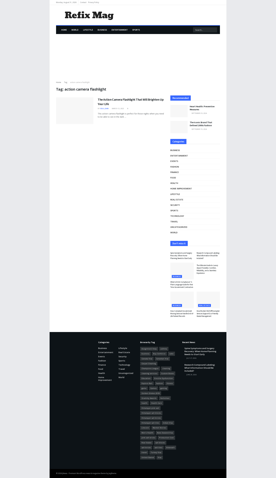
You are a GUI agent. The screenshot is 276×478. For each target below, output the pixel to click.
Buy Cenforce (159, 354)
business (145, 354)
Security (175, 205)
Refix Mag (89, 15)
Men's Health (147, 433)
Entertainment (120, 29)
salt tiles (158, 447)
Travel (174, 221)
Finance (174, 172)
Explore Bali (147, 383)
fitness (170, 383)
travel (144, 452)
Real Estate (147, 443)
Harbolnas (164, 398)
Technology (177, 216)
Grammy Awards (149, 398)
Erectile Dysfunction (163, 378)
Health (174, 183)
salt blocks (160, 443)
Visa (159, 457)
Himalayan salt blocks (151, 413)
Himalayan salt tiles (150, 423)
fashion (159, 383)
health (144, 403)
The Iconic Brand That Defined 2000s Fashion (201, 124)
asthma (164, 349)
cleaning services (149, 373)
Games (153, 388)
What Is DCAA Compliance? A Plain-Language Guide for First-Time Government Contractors (181, 284)
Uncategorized (178, 227)
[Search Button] (214, 29)
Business (102, 29)
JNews (64, 473)
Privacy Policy (93, 2)
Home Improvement (181, 188)
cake (171, 354)
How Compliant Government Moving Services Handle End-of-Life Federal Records (181, 313)
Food (173, 177)
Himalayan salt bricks (151, 418)
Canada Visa (147, 359)
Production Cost (166, 438)
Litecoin (145, 428)
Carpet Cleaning (149, 363)
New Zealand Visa (165, 433)
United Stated (148, 457)
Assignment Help (149, 349)
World (74, 29)
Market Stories (159, 428)
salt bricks (146, 447)
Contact (83, 2)
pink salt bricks (148, 438)
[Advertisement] (138, 59)
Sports (136, 29)
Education (146, 378)
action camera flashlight (80, 82)
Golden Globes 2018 (151, 393)
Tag (65, 82)
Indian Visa (168, 423)
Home (64, 29)
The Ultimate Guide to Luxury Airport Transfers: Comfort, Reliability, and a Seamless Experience (207, 269)
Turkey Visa (156, 452)
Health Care (156, 403)
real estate (176, 199)
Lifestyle (88, 29)
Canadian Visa (162, 359)
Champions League (150, 368)
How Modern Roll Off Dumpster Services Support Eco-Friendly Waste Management (208, 313)
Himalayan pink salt (150, 408)
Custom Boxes (167, 373)
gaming (163, 388)
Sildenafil (170, 447)
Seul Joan (104, 108)
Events (174, 161)
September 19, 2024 (199, 129)
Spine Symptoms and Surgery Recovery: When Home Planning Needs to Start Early (181, 255)
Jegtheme (112, 473)
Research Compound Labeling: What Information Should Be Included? (208, 255)
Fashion (174, 166)
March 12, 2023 (117, 108)
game (144, 388)
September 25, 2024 (199, 113)
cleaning (166, 368)
